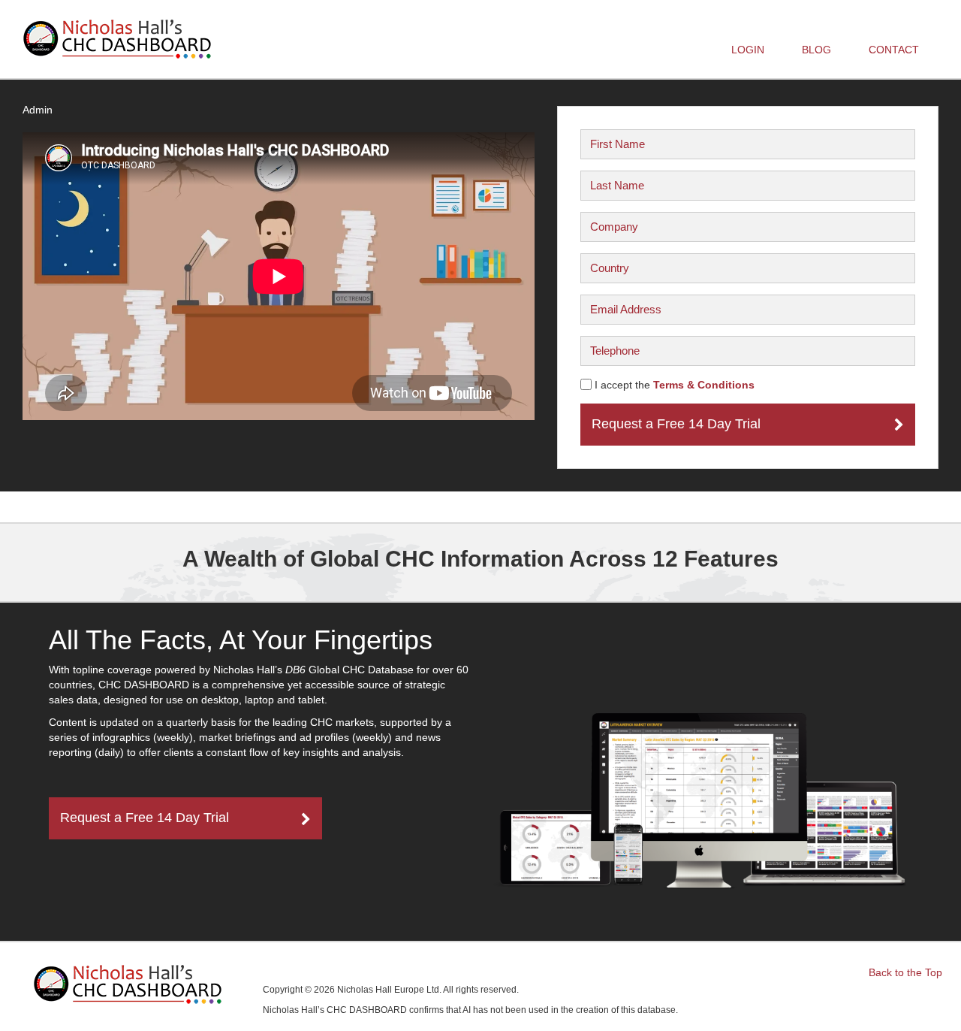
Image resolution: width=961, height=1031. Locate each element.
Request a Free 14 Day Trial (676, 423)
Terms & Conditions (704, 385)
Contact (894, 50)
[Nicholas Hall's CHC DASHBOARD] (117, 39)
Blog (816, 50)
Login (753, 49)
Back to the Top (905, 972)
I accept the (673, 385)
